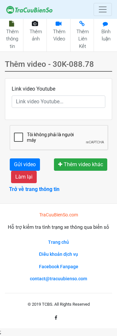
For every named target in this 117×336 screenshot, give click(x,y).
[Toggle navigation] (103, 9)
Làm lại (23, 177)
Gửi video (25, 164)
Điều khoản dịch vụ (58, 254)
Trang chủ (58, 242)
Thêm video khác (82, 164)
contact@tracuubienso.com (58, 279)
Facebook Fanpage (58, 267)
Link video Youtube (33, 89)
